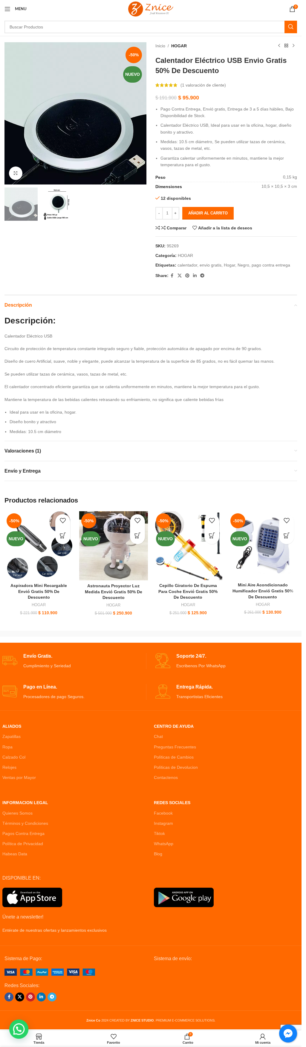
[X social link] (179, 276)
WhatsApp (163, 843)
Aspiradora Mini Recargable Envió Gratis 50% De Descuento (38, 591)
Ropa (7, 747)
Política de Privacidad (22, 843)
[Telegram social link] (202, 276)
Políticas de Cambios (174, 757)
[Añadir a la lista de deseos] (62, 521)
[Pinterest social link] (187, 276)
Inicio (160, 45)
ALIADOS (11, 726)
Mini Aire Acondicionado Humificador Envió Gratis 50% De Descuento (262, 590)
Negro (243, 265)
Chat (158, 736)
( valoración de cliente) (203, 85)
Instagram (163, 823)
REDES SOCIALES (172, 802)
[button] (62, 536)
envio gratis (210, 265)
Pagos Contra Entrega (23, 833)
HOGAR (179, 45)
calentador (187, 265)
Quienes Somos (17, 813)
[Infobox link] (74, 661)
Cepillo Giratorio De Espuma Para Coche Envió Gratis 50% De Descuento (188, 591)
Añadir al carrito (208, 213)
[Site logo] (150, 8)
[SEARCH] (290, 27)
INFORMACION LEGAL (25, 802)
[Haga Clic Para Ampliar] (15, 173)
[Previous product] (279, 45)
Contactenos (166, 777)
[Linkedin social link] (194, 276)
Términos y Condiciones (25, 823)
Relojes (9, 767)
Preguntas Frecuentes (175, 747)
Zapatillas (11, 736)
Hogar (229, 265)
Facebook (163, 813)
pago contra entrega (271, 265)
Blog (158, 853)
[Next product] (293, 45)
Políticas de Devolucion (176, 767)
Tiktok (159, 833)
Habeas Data (14, 853)
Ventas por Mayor (19, 777)
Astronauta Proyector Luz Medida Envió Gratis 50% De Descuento (113, 591)
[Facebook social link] (172, 276)
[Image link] (49, 971)
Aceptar (277, 1036)
